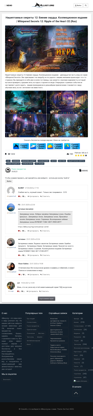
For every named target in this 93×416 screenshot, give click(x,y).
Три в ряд (30, 337)
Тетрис (76, 341)
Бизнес (76, 322)
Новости (77, 363)
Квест (29, 344)
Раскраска (77, 337)
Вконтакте (6, 379)
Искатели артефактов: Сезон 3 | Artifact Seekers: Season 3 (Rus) (58, 322)
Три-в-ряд (77, 344)
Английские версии (33, 341)
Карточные (78, 352)
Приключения (28, 163)
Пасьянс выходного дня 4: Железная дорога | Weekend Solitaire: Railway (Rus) (58, 359)
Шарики (39, 337)
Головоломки (43, 161)
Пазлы (76, 366)
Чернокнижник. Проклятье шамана (57, 340)
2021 (8, 161)
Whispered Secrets (28, 161)
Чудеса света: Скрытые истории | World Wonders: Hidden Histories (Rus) (58, 348)
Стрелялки (77, 377)
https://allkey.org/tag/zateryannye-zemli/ (33, 227)
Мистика (62, 161)
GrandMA (16, 161)
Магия (54, 161)
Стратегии (77, 374)
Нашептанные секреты (76, 161)
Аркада (76, 318)
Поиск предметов (13, 163)
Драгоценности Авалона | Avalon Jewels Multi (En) (56, 332)
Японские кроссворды (82, 348)
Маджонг (77, 333)
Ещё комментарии (46, 298)
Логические (31, 333)
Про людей (40, 163)
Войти (78, 5)
